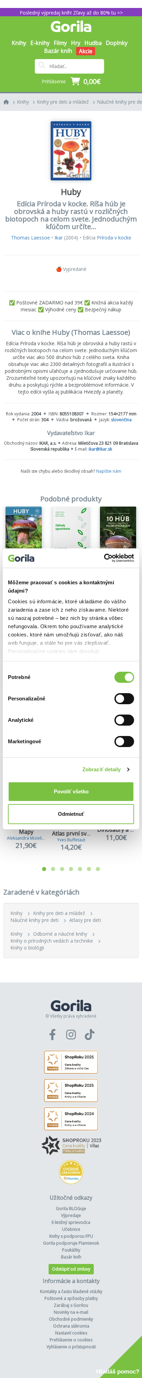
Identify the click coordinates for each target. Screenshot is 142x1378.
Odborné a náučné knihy (60, 934)
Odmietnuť (71, 814)
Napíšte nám (108, 471)
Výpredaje (71, 1215)
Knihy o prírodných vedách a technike (51, 940)
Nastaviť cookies (71, 1333)
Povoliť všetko (71, 791)
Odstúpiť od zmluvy (71, 1269)
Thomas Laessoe (30, 237)
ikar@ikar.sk (100, 449)
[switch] (124, 698)
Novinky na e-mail (71, 1312)
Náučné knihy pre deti (34, 920)
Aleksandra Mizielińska (29, 838)
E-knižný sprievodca (71, 1222)
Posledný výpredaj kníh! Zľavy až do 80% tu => (71, 12)
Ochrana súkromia (71, 1326)
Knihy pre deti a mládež (63, 101)
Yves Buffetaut (71, 840)
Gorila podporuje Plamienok (71, 1243)
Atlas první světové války (83, 833)
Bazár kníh (58, 51)
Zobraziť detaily (101, 769)
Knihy (23, 101)
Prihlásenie (54, 81)
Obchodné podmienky (71, 1319)
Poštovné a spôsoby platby (71, 1298)
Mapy (26, 832)
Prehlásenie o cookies (71, 1340)
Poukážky (71, 1250)
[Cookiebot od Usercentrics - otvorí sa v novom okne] (104, 558)
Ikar (58, 237)
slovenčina (121, 420)
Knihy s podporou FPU (71, 1236)
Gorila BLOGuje (71, 1208)
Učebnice (71, 1229)
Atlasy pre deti (85, 920)
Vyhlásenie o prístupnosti (71, 1347)
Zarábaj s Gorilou (71, 1305)
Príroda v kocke (114, 237)
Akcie (85, 51)
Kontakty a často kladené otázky (71, 1291)
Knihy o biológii (27, 947)
